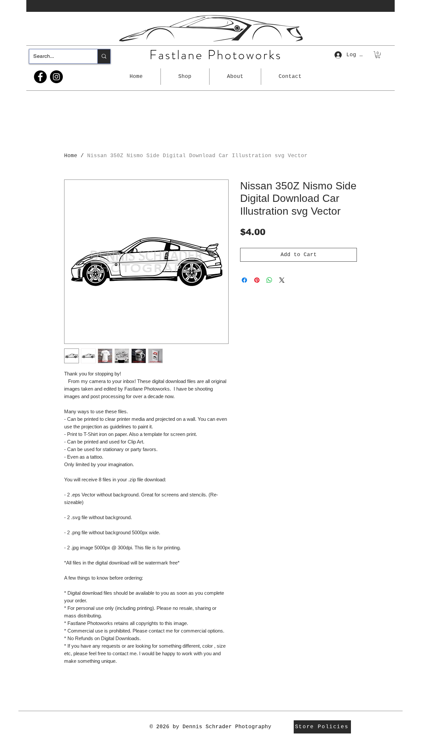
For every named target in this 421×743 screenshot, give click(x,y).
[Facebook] (40, 76)
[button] (185, 76)
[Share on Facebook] (244, 280)
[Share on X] (282, 280)
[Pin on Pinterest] (257, 280)
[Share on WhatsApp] (269, 280)
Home (70, 156)
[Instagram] (56, 76)
